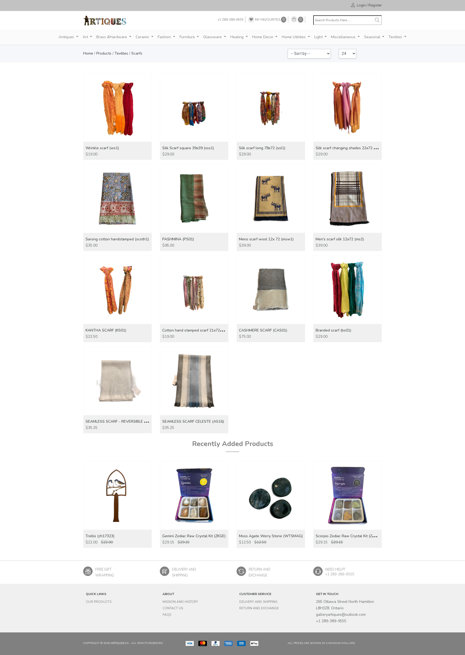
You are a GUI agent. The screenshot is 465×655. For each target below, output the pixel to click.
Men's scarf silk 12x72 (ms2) (340, 239)
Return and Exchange (259, 608)
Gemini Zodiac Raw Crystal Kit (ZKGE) (194, 536)
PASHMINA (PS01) (178, 239)
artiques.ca (120, 643)
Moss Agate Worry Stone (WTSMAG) (271, 536)
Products (103, 53)
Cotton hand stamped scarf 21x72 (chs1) (196, 330)
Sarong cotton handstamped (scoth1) (117, 239)
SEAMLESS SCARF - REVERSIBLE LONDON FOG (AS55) (133, 421)
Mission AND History (180, 602)
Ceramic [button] (143, 37)
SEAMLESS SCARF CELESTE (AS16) (193, 421)
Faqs (167, 615)
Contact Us (173, 608)
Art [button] (86, 37)
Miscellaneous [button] (344, 37)
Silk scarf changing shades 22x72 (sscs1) (351, 148)
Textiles (121, 53)
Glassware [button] (213, 37)
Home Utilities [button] (294, 37)
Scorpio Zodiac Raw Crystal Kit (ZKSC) (348, 536)
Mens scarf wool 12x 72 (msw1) (266, 239)
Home (88, 53)
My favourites (269, 19)
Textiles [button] (396, 37)
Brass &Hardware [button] (112, 37)
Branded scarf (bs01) (333, 330)
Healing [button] (237, 37)
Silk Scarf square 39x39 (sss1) (188, 148)
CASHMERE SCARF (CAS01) (263, 330)
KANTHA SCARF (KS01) (106, 330)
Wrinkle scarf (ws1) (102, 148)
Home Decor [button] (263, 37)
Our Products (98, 602)
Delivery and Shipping (258, 602)
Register (375, 5)
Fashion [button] (165, 37)
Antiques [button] (67, 37)
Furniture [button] (187, 37)
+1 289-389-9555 (230, 19)
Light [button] (319, 37)
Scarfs (136, 53)
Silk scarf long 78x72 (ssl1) (262, 148)
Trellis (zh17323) (100, 536)
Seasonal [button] (372, 37)
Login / (362, 5)
